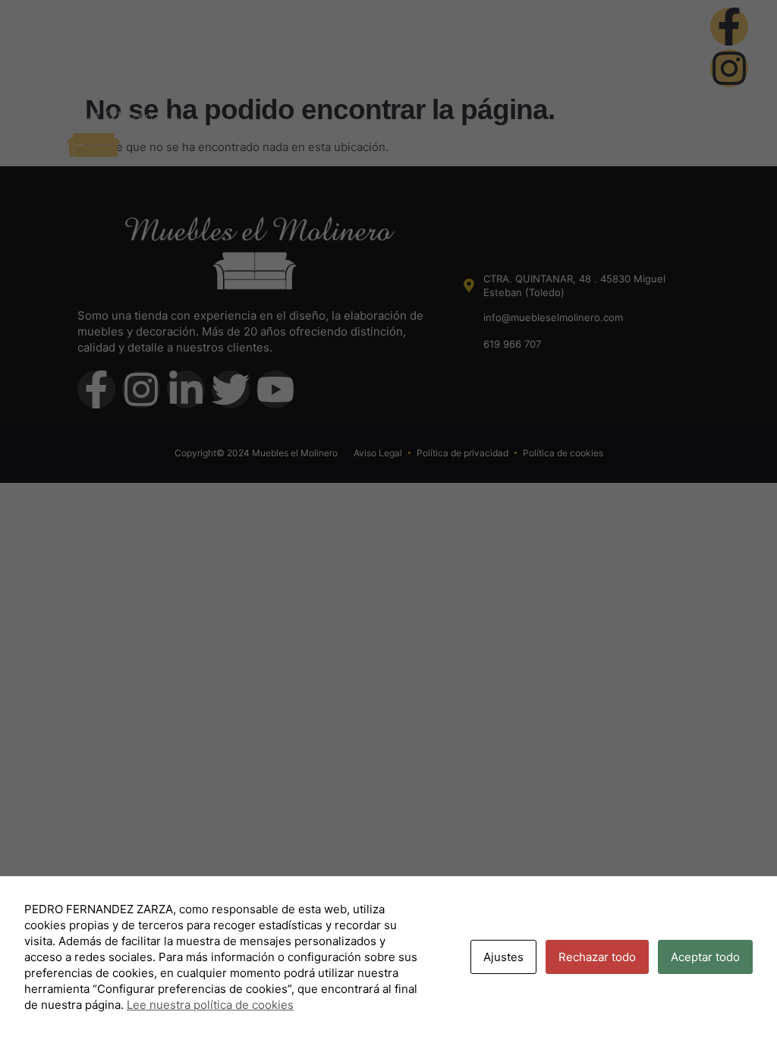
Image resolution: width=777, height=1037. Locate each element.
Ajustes (503, 957)
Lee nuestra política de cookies (210, 1005)
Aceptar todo (705, 957)
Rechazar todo (597, 957)
